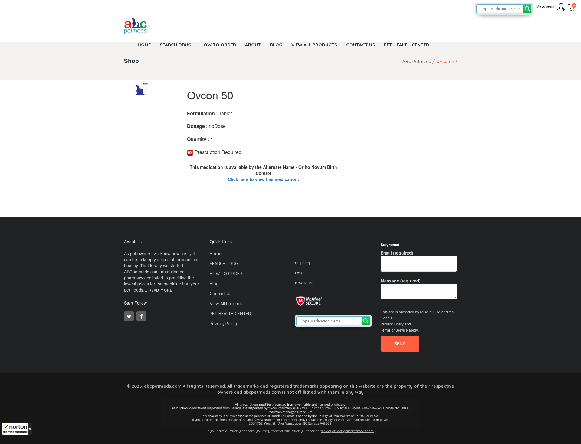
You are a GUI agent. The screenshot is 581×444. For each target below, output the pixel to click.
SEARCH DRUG (224, 263)
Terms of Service (394, 329)
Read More (160, 290)
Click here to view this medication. (263, 179)
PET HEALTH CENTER (230, 313)
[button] (17, 429)
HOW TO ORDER (226, 273)
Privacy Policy (223, 323)
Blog (214, 283)
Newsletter (304, 282)
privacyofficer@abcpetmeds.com (347, 431)
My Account (545, 6)
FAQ (298, 272)
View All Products (227, 303)
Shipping (302, 262)
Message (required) (401, 281)
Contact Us (220, 293)
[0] (571, 8)
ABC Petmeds (416, 61)
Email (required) (397, 253)
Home (216, 253)
